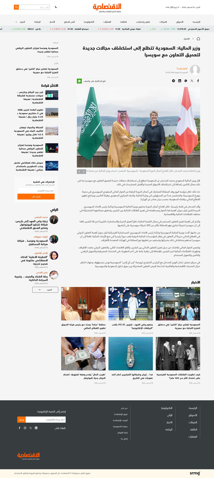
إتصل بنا (124, 438)
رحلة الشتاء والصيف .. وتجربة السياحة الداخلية (31, 278)
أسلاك (24, 29)
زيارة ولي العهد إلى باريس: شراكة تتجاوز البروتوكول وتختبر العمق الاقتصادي (31, 224)
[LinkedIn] (36, 427)
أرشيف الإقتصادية (120, 420)
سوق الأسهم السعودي (198, 29)
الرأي (169, 415)
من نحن (124, 408)
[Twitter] (30, 428)
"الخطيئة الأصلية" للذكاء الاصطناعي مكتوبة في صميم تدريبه (34, 260)
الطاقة (123, 21)
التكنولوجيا (89, 21)
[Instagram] (25, 428)
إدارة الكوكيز (123, 432)
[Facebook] (19, 428)
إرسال (21, 419)
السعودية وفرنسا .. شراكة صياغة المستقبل (32, 242)
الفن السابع (69, 21)
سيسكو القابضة (106, 29)
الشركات (163, 21)
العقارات (107, 21)
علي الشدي (42, 272)
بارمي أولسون (41, 252)
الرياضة (37, 21)
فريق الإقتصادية (121, 414)
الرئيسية (196, 21)
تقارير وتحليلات (143, 21)
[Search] (16, 7)
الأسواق (179, 21)
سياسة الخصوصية (120, 426)
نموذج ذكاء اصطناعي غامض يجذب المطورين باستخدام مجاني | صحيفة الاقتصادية (28, 166)
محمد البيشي (41, 217)
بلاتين (63, 29)
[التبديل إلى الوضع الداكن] (55, 7)
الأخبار (52, 21)
